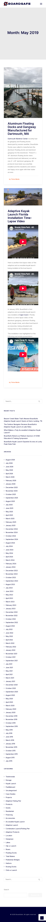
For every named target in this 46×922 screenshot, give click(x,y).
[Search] (23, 401)
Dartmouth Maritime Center (18, 139)
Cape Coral (23, 315)
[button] (41, 4)
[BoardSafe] (17, 4)
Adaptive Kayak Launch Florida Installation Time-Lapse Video (20, 216)
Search (6, 890)
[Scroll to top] (42, 918)
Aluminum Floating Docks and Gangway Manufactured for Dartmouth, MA (22, 128)
